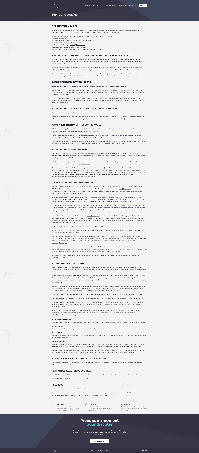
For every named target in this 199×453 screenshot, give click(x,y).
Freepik (101, 49)
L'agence (87, 5)
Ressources (132, 5)
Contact (143, 5)
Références (122, 5)
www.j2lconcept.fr (61, 32)
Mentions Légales (96, 450)
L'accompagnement (110, 5)
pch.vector (86, 49)
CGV (106, 450)
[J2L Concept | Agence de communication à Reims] (54, 450)
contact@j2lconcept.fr (85, 40)
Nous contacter (99, 441)
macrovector (94, 49)
